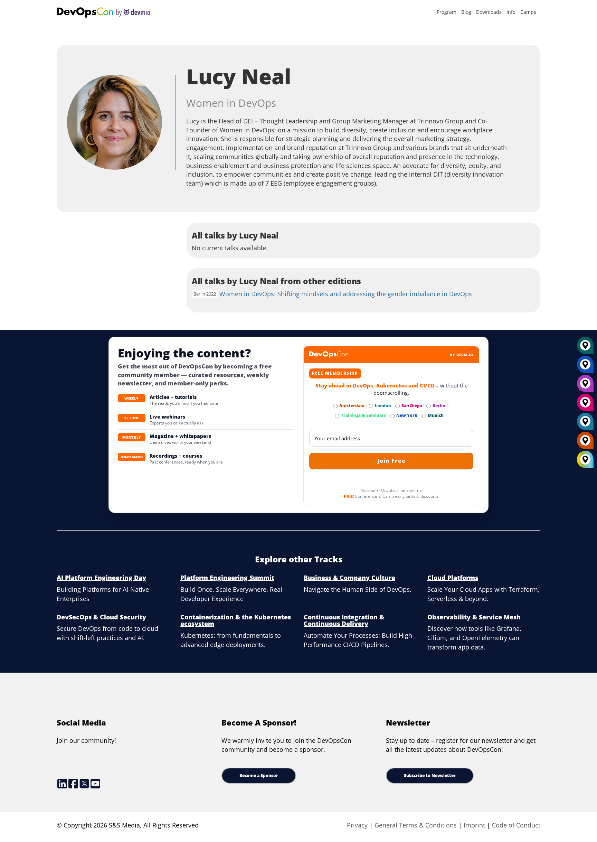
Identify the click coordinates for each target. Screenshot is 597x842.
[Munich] (585, 348)
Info (510, 12)
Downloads (489, 12)
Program (446, 12)
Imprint (474, 825)
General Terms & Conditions (416, 825)
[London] (585, 424)
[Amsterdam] (585, 443)
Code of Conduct (516, 825)
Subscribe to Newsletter (430, 775)
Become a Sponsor (258, 775)
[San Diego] (585, 405)
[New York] (585, 367)
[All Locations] (585, 459)
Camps (528, 12)
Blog (466, 12)
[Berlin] (585, 386)
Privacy (357, 825)
